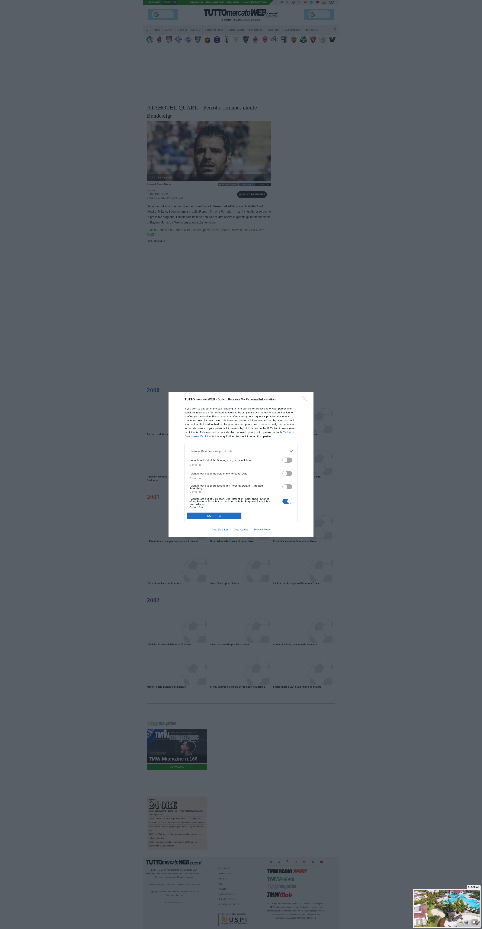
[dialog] (241, 464)
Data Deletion (220, 529)
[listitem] (241, 451)
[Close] (305, 400)
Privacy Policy (262, 529)
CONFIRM (214, 515)
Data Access (241, 529)
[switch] (287, 460)
